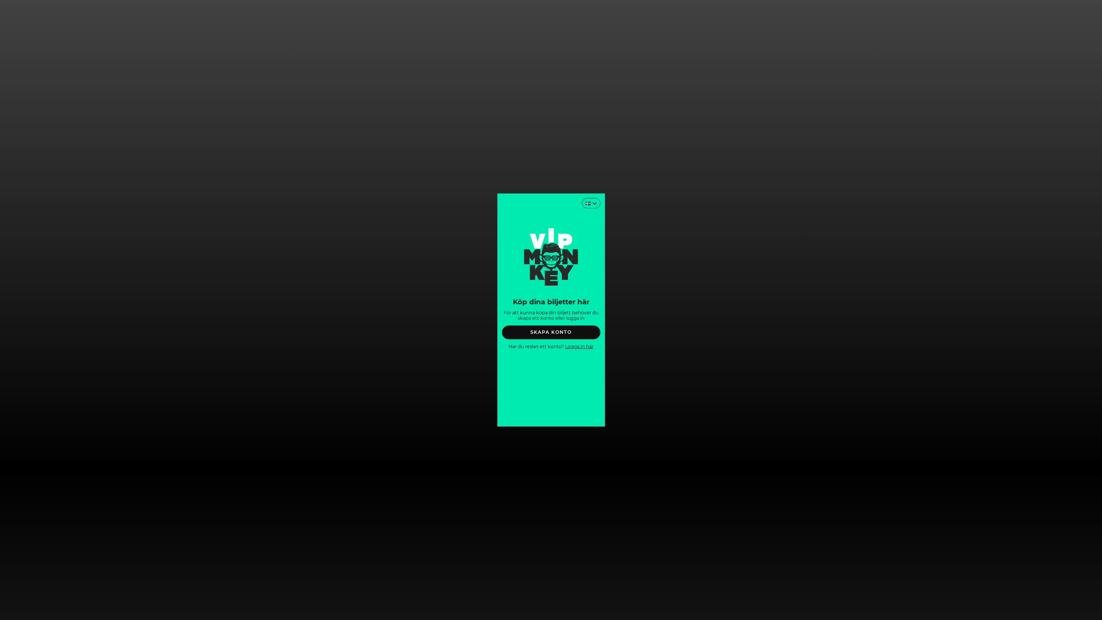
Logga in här (579, 346)
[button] (551, 332)
